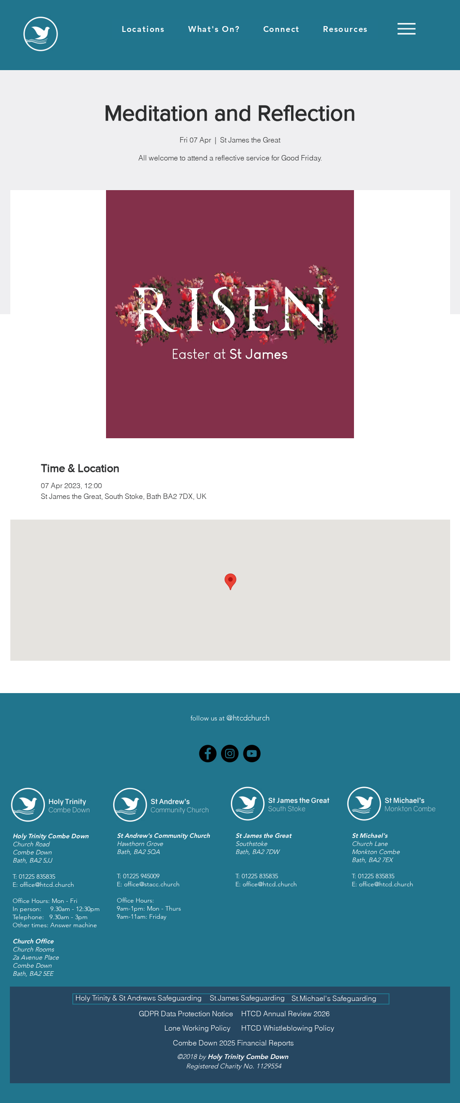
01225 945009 (141, 876)
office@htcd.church (47, 885)
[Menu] (406, 28)
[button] (143, 29)
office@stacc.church (152, 884)
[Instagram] (230, 753)
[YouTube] (252, 753)
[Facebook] (208, 753)
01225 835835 (37, 876)
